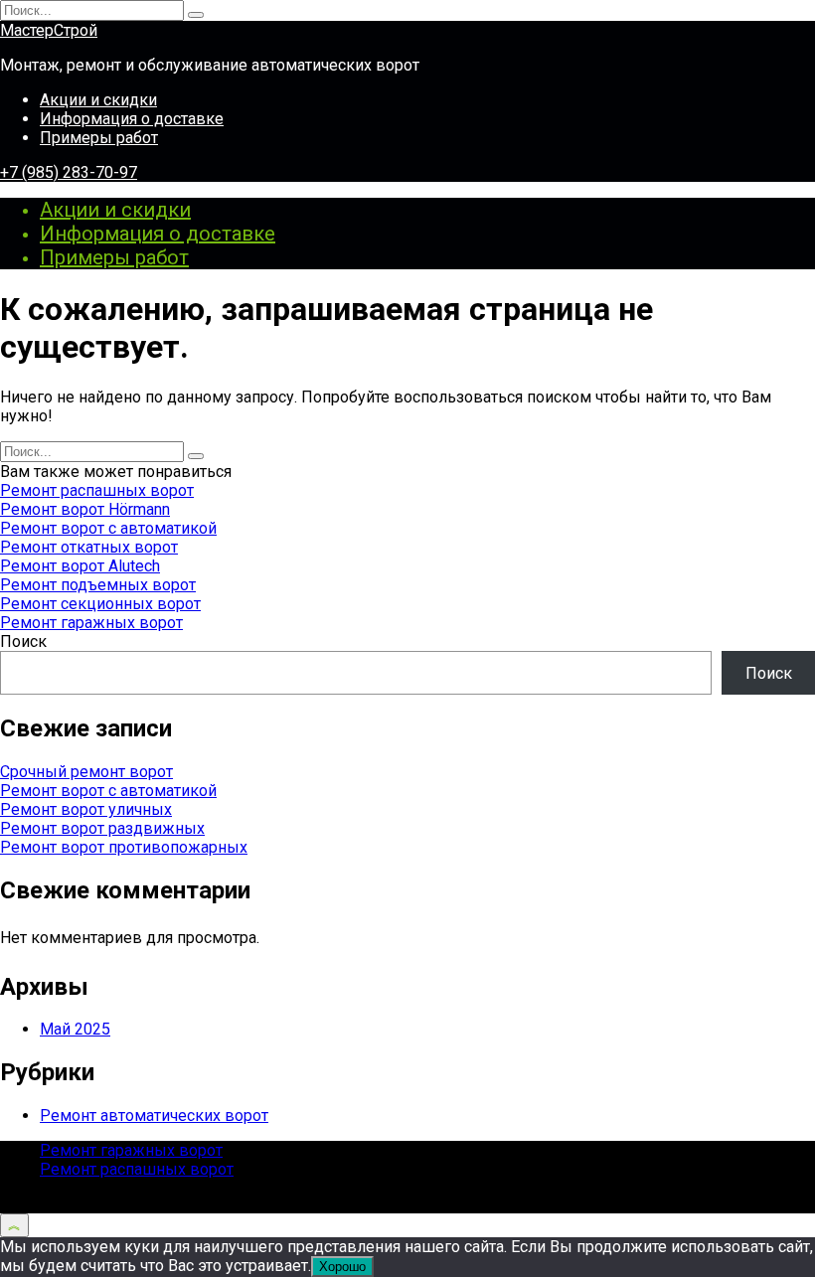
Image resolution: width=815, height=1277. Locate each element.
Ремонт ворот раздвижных (102, 828)
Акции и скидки (98, 99)
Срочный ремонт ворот (86, 771)
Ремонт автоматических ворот (154, 1115)
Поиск (23, 641)
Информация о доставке (132, 118)
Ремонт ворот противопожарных (123, 847)
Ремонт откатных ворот (89, 547)
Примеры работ (99, 137)
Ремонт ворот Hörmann (85, 509)
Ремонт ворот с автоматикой (108, 528)
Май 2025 (75, 1029)
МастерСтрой (48, 30)
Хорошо (342, 1266)
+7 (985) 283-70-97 (68, 172)
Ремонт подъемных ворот (98, 584)
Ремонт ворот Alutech (80, 566)
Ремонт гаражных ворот (91, 622)
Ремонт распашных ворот (97, 490)
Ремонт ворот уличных (86, 809)
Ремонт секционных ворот (100, 603)
